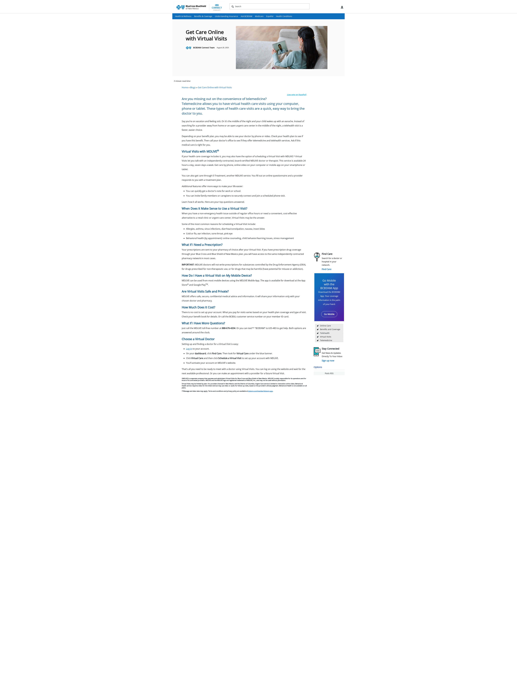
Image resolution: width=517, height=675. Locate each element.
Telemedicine (326, 340)
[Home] (199, 7)
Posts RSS (329, 373)
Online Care (325, 325)
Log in (189, 348)
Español (269, 16)
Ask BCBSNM (246, 16)
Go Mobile (329, 314)
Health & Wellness (183, 16)
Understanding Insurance (226, 16)
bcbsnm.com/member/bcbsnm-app (260, 391)
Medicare (259, 16)
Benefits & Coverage (203, 16)
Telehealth (325, 333)
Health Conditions (284, 16)
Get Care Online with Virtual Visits (215, 87)
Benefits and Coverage (330, 329)
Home (185, 87)
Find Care (326, 269)
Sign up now (328, 360)
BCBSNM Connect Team (204, 47)
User (342, 7)
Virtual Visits (325, 336)
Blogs (193, 87)
